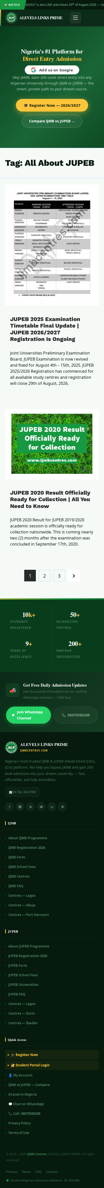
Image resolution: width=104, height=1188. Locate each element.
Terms (26, 1172)
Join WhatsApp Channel (30, 715)
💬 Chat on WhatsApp (26, 1104)
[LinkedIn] (51, 806)
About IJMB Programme (27, 838)
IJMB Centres (19, 876)
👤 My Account (20, 1075)
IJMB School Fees (22, 867)
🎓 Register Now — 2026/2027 (52, 105)
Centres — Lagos (21, 895)
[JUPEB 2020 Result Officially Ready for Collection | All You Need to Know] (52, 444)
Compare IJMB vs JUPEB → (52, 121)
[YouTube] (41, 806)
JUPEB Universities (23, 984)
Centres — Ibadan (23, 1023)
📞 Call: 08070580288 (24, 1113)
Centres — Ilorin (21, 1013)
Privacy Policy (19, 1123)
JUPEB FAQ (16, 994)
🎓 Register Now (24, 1054)
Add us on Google (56, 69)
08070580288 (79, 715)
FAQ (38, 1172)
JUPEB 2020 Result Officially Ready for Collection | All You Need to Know (50, 499)
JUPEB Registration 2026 (27, 956)
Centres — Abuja (22, 905)
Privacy (11, 1172)
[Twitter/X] (30, 806)
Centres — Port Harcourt (28, 914)
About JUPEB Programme (28, 946)
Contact (52, 1172)
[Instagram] (20, 806)
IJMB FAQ (15, 886)
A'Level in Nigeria (22, 1094)
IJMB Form (16, 857)
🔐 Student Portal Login (30, 1065)
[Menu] (75, 17)
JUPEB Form (17, 965)
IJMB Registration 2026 (26, 847)
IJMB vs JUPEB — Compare (29, 1085)
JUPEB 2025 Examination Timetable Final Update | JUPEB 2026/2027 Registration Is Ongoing (45, 329)
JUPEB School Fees (23, 975)
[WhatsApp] (62, 806)
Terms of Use (18, 1132)
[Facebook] (9, 806)
